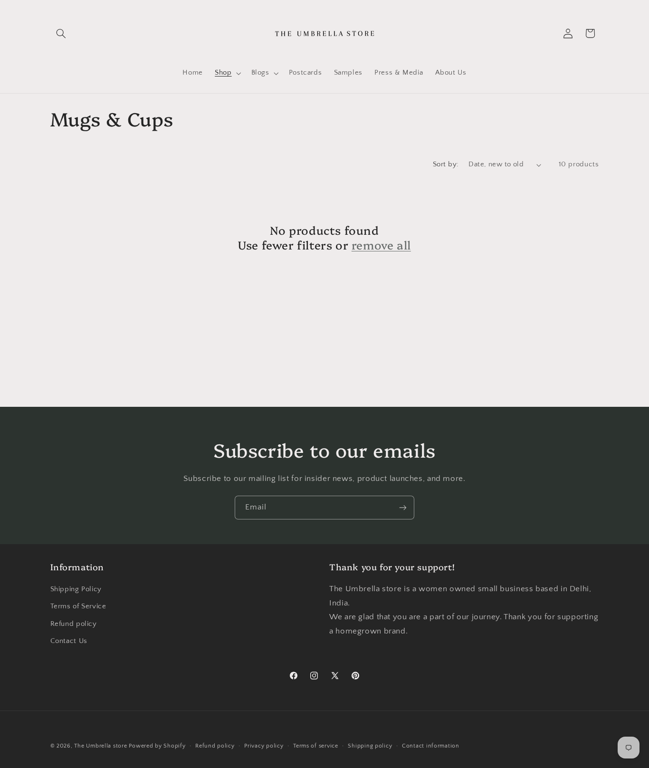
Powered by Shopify (157, 746)
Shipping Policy (76, 589)
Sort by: (445, 164)
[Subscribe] (403, 507)
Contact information (430, 746)
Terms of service (315, 746)
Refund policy (73, 624)
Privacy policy (263, 746)
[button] (61, 33)
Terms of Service (78, 606)
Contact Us (68, 641)
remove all (381, 244)
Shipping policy (370, 746)
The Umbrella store (100, 746)
